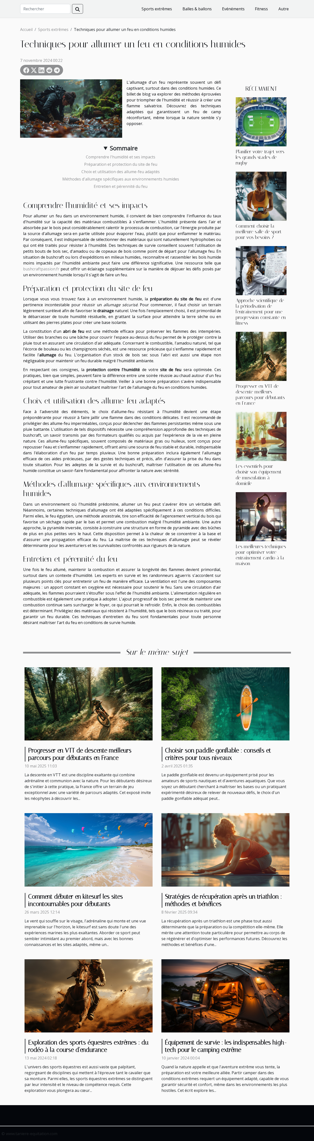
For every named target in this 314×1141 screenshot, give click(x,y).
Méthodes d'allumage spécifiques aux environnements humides (120, 179)
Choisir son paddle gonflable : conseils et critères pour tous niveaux (218, 754)
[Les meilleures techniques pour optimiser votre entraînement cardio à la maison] (261, 516)
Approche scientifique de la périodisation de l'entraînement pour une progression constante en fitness (261, 312)
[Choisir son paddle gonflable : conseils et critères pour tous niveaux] (225, 703)
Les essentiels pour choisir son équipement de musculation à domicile (259, 474)
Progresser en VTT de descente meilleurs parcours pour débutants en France (260, 394)
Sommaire (124, 148)
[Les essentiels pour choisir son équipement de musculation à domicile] (261, 436)
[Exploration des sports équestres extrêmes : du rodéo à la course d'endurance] (89, 995)
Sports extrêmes (157, 9)
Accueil (26, 29)
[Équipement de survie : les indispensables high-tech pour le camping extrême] (225, 995)
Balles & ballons (197, 9)
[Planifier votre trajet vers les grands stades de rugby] (261, 121)
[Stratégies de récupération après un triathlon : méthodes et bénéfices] (225, 849)
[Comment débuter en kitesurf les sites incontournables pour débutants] (89, 849)
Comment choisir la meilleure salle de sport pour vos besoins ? (259, 231)
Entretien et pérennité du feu (120, 186)
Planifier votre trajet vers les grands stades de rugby (260, 157)
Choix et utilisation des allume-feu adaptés (120, 171)
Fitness (261, 9)
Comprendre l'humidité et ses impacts (120, 157)
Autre (283, 9)
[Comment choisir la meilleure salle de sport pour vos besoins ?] (261, 195)
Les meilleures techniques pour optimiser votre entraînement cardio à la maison (261, 555)
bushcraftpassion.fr (41, 269)
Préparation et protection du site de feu (120, 164)
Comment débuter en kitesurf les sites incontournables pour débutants (75, 900)
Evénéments (233, 9)
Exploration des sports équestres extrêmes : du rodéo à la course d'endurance (88, 1046)
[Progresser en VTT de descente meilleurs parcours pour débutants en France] (261, 356)
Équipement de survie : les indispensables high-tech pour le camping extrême (226, 1046)
